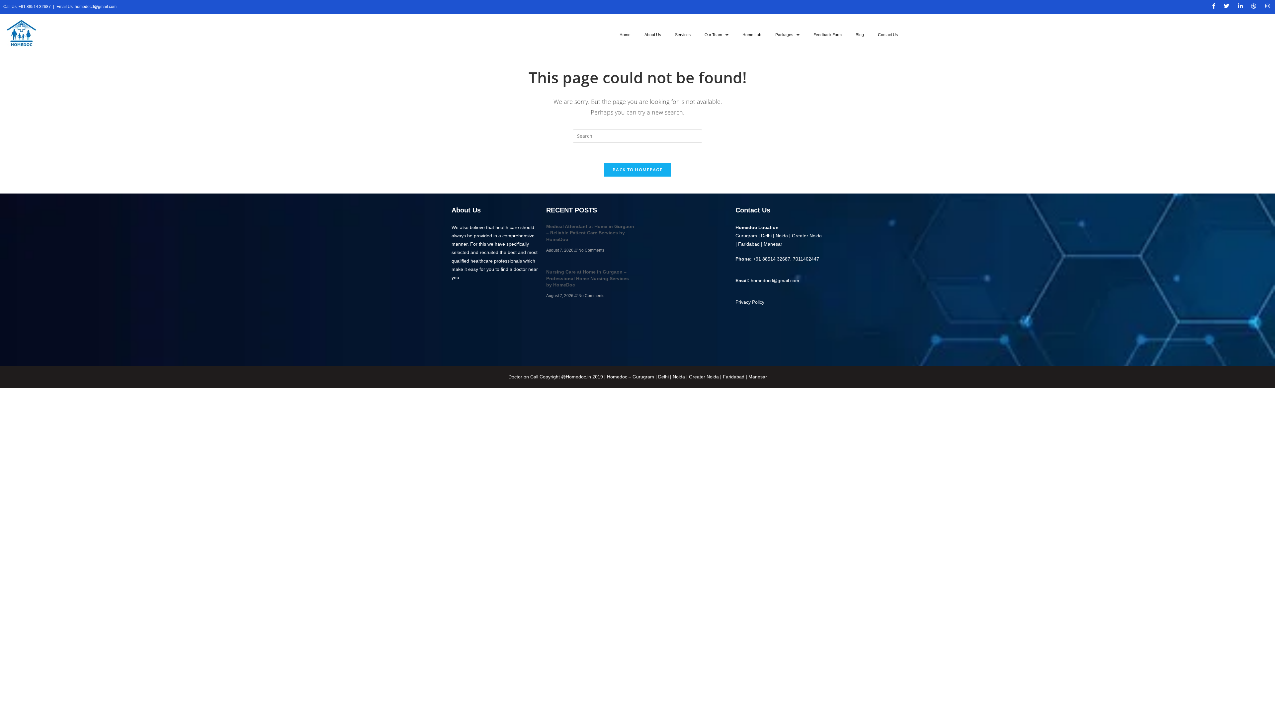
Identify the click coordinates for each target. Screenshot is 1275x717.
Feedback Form (827, 35)
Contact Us (888, 35)
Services (683, 35)
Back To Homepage (637, 170)
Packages (784, 35)
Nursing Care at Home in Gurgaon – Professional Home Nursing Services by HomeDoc (587, 278)
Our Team (713, 35)
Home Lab (751, 35)
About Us (652, 35)
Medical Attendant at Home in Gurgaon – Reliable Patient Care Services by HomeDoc (590, 233)
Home (625, 35)
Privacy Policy (749, 302)
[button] (716, 35)
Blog (860, 35)
